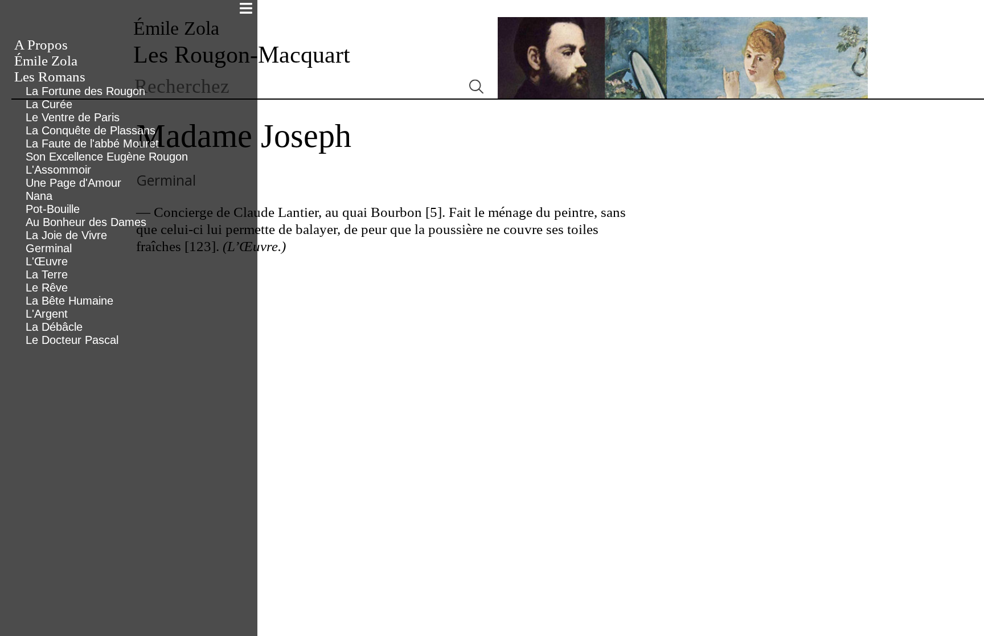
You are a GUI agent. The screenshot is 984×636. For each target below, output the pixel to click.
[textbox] (294, 87)
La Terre (47, 274)
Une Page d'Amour (73, 183)
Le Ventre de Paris (73, 117)
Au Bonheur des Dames (86, 222)
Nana (39, 196)
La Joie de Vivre (66, 235)
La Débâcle (54, 327)
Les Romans (49, 76)
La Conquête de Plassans (90, 130)
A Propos (41, 44)
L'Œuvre (47, 261)
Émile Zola (45, 60)
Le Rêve (47, 287)
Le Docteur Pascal (72, 340)
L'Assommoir (58, 169)
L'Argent (47, 313)
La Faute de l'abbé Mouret (92, 143)
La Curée (49, 104)
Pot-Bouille (53, 209)
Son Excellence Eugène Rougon (107, 156)
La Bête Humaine (69, 300)
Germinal (49, 248)
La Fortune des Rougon (85, 91)
